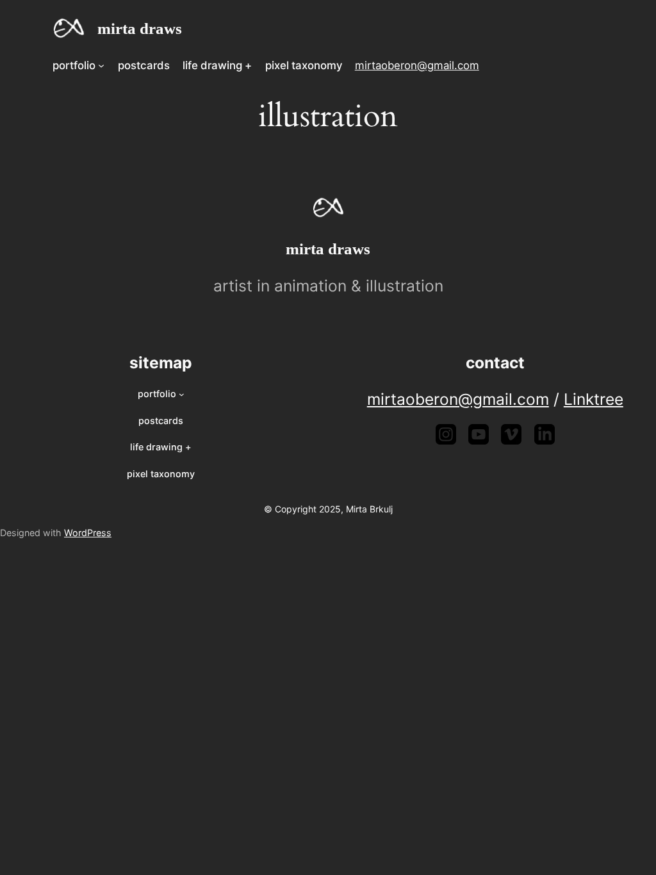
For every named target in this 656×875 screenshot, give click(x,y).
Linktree (593, 399)
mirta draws (139, 28)
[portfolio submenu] (101, 65)
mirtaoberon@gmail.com (417, 65)
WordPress (87, 532)
